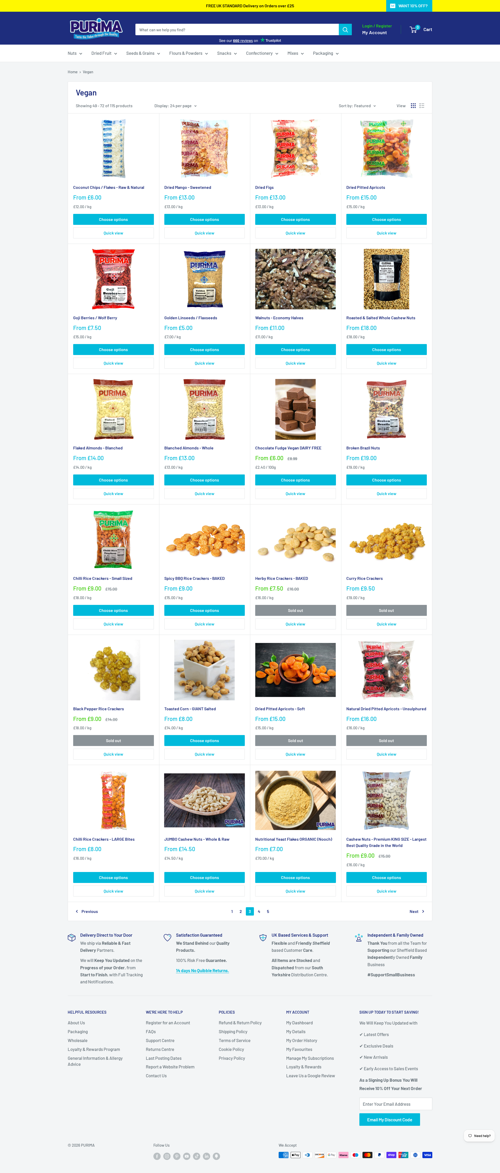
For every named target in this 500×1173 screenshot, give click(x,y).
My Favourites (299, 1049)
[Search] (345, 29)
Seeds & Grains (140, 53)
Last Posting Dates (164, 1058)
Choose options (113, 219)
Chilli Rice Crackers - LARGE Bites (104, 839)
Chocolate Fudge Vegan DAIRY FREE (288, 447)
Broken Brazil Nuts (363, 447)
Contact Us (156, 1075)
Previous (90, 911)
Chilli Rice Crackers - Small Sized (102, 578)
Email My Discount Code (389, 1119)
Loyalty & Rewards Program (94, 1049)
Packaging (323, 53)
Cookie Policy (231, 1049)
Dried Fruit (101, 53)
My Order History (301, 1040)
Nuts (72, 53)
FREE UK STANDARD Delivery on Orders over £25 (250, 5)
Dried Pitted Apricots (365, 187)
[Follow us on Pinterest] (176, 1156)
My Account (374, 32)
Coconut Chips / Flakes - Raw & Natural (108, 187)
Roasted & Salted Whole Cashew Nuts (380, 317)
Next (414, 911)
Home (73, 71)
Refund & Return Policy (240, 1022)
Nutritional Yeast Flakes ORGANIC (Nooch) (293, 839)
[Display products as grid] (413, 105)
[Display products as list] (422, 105)
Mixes (293, 53)
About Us (76, 1022)
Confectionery (259, 53)
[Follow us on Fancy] (216, 1156)
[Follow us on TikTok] (196, 1156)
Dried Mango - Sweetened (187, 187)
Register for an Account (168, 1022)
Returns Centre (160, 1049)
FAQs (151, 1031)
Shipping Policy (233, 1031)
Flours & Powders (185, 53)
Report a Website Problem (170, 1066)
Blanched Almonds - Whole (189, 447)
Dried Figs (264, 187)
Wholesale (78, 1040)
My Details (295, 1031)
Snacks (224, 53)
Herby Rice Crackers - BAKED (281, 578)
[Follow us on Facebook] (157, 1156)
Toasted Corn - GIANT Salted (190, 708)
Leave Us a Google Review (310, 1075)
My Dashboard (299, 1022)
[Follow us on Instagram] (167, 1156)
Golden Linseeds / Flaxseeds (190, 317)
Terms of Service (235, 1040)
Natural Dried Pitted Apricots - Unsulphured (386, 708)
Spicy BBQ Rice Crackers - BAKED (194, 578)
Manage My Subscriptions (310, 1058)
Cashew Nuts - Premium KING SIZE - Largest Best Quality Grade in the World (386, 842)
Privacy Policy (232, 1058)
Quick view (113, 232)
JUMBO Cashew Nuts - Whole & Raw (196, 839)
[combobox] (237, 29)
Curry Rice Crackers (364, 578)
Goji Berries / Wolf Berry (95, 317)
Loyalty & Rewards (303, 1066)
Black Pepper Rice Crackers (98, 708)
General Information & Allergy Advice (95, 1061)
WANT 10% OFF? (413, 5)
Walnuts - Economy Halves (279, 317)
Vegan (88, 71)
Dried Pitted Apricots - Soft (280, 708)
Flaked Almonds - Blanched (98, 447)
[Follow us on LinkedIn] (206, 1156)
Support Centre (160, 1040)
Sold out (295, 610)
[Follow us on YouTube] (186, 1156)
